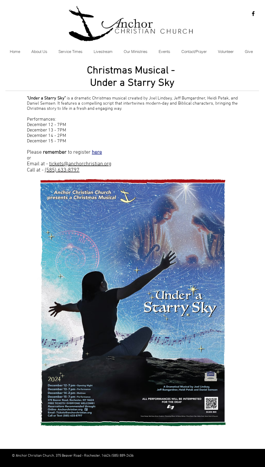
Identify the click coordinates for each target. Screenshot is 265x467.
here (97, 152)
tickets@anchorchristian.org (80, 164)
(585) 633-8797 (62, 170)
